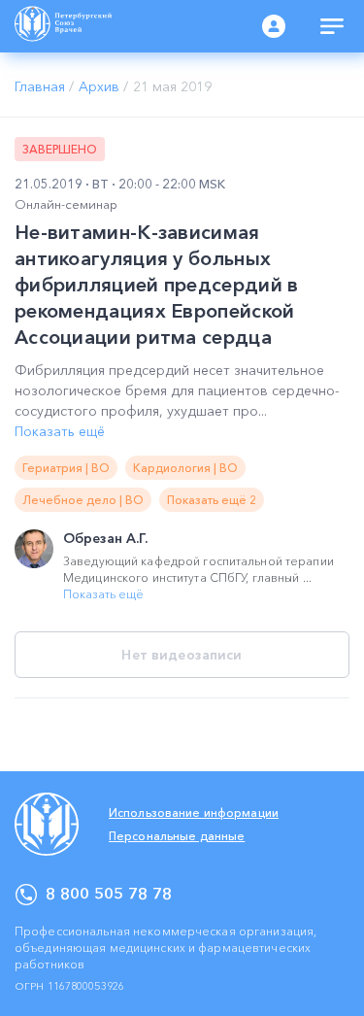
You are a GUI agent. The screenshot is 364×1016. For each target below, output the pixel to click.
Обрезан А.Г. (105, 538)
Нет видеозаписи (181, 654)
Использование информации (194, 812)
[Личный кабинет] (273, 26)
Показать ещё (60, 431)
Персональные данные (177, 836)
